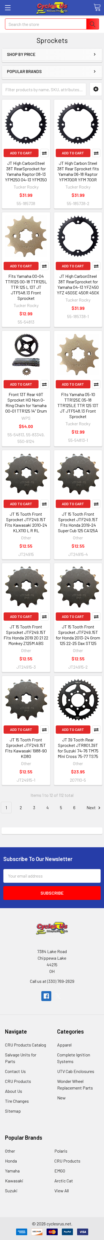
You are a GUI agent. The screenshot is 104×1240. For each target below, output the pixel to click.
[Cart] (97, 7)
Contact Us (15, 1071)
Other (10, 1150)
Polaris (60, 1150)
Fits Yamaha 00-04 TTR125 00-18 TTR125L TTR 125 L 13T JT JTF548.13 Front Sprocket (26, 287)
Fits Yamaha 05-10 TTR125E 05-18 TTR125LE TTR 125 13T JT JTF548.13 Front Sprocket (77, 405)
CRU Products (18, 1081)
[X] (58, 996)
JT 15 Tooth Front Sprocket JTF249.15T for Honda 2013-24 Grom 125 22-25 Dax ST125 (78, 635)
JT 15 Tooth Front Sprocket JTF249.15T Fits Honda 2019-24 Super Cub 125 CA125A (78, 522)
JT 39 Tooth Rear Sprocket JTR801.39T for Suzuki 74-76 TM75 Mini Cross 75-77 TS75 (78, 748)
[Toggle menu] (7, 7)
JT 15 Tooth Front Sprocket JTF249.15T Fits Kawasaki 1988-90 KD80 (26, 748)
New (61, 1097)
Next (92, 807)
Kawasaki (14, 1180)
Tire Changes (17, 1101)
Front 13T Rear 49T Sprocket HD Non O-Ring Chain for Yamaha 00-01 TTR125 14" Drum (26, 402)
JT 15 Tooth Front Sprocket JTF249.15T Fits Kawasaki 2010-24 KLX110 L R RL (26, 522)
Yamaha (12, 1170)
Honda (11, 1160)
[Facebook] (46, 996)
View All (61, 1190)
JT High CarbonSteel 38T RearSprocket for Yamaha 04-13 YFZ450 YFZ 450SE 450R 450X (78, 284)
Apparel (64, 1044)
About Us (13, 1091)
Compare (44, 153)
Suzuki (11, 1190)
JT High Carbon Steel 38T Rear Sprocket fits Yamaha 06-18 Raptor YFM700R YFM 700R (78, 171)
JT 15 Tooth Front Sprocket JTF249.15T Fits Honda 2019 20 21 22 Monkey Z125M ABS (26, 635)
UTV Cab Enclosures (75, 1071)
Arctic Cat (63, 1180)
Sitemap (13, 1110)
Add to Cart (21, 153)
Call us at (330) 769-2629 (52, 981)
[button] (96, 89)
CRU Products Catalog (25, 1044)
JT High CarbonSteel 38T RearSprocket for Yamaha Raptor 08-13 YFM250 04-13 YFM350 (26, 171)
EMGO (59, 1170)
